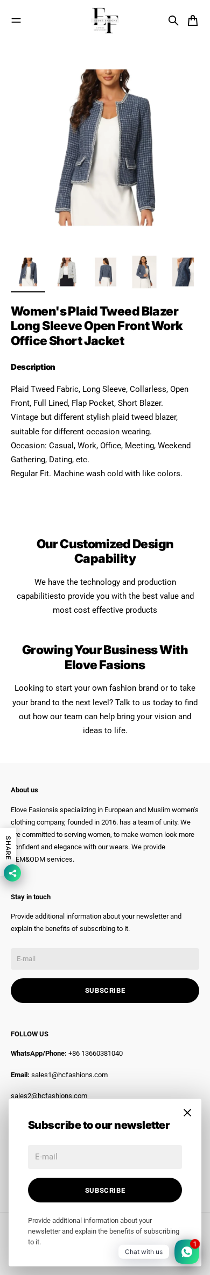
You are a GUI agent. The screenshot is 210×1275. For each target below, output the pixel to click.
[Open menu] (16, 20)
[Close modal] (187, 1112)
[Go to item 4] (144, 272)
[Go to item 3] (105, 272)
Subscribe (105, 1190)
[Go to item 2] (67, 272)
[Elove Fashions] (105, 20)
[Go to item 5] (183, 272)
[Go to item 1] (28, 272)
